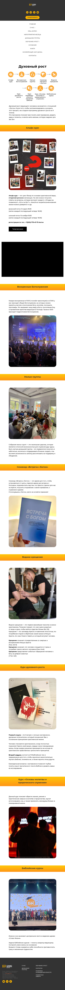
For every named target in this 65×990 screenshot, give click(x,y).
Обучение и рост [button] (32, 41)
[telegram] (31, 12)
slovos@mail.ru (8, 973)
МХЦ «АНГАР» (32, 31)
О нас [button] (32, 27)
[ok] (34, 12)
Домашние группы (32, 38)
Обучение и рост (41, 965)
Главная (32, 24)
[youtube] (38, 12)
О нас (24, 965)
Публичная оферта (39, 975)
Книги (32, 48)
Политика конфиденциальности (43, 971)
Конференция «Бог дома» (32, 52)
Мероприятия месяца (32, 34)
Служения (32, 45)
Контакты (32, 55)
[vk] (27, 12)
